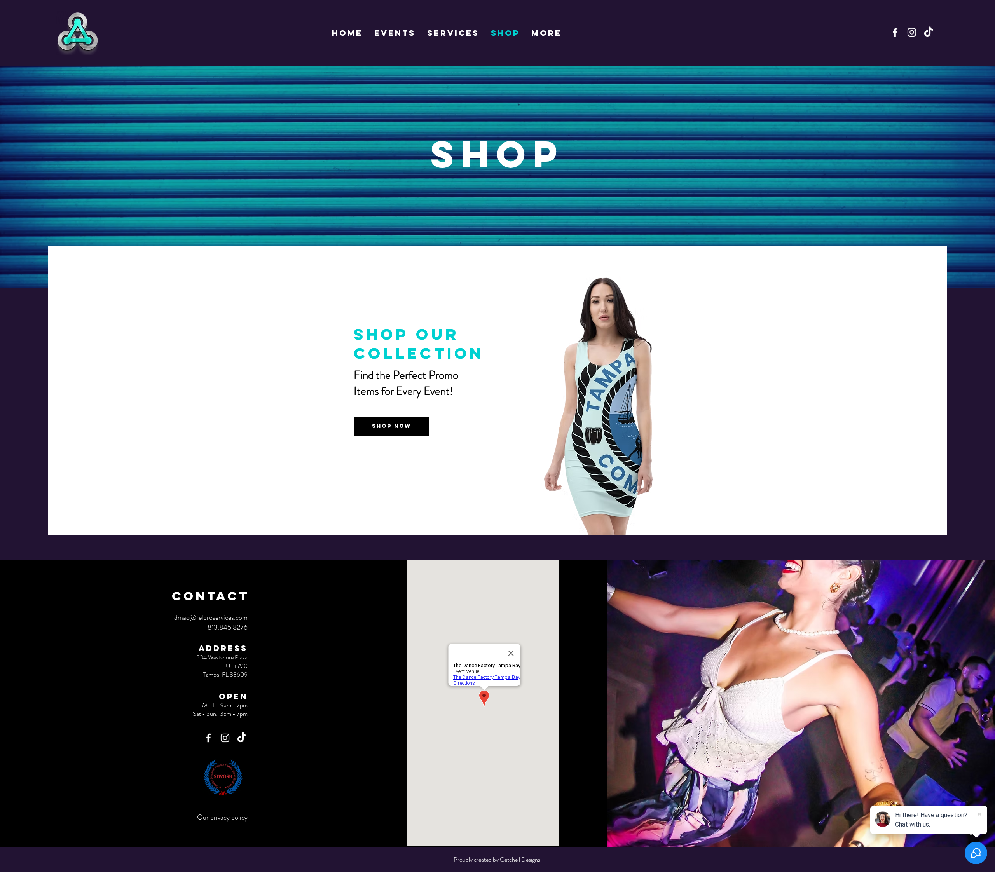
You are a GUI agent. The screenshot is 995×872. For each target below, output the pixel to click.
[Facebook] (895, 32)
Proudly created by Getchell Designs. (498, 859)
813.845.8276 (228, 627)
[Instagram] (912, 32)
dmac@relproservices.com (211, 617)
